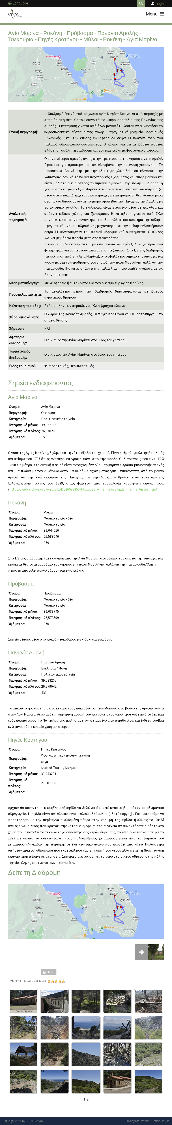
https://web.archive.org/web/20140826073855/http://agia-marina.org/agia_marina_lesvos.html (83, 489)
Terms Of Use (160, 1120)
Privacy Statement (137, 1120)
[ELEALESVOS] (15, 14)
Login (159, 4)
